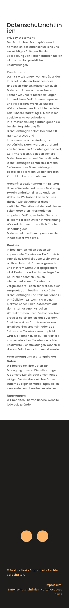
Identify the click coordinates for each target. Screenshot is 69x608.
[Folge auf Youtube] (42, 536)
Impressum (53, 585)
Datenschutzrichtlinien (23, 589)
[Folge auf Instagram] (26, 536)
